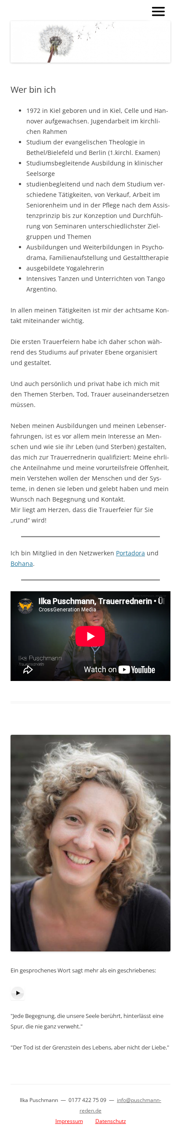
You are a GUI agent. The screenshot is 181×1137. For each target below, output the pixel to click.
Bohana (22, 563)
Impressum (69, 1121)
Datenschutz (110, 1121)
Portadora (130, 553)
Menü (158, 11)
